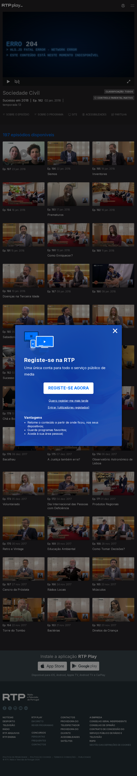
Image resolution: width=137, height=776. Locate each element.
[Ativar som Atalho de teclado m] (14, 771)
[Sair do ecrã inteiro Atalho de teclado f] (131, 771)
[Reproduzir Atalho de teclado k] (5, 771)
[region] (68, 388)
